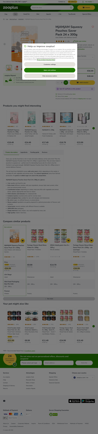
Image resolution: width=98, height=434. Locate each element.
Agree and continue (50, 70)
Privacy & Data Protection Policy (46, 59)
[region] (49, 61)
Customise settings (50, 64)
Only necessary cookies (49, 76)
